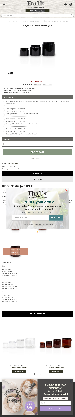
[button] (37, 201)
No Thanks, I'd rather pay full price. (38, 224)
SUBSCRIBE (56, 217)
